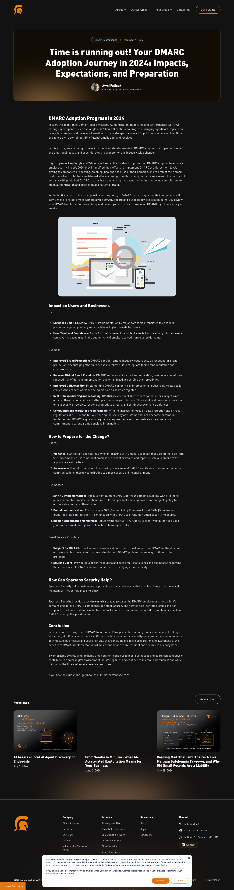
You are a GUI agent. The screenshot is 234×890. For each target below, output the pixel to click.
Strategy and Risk (111, 823)
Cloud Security (109, 846)
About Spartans (71, 823)
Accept (160, 880)
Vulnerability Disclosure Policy (75, 848)
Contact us (183, 9)
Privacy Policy (213, 879)
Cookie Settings (13, 886)
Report (144, 829)
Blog (142, 823)
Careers (67, 840)
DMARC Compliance (106, 39)
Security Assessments (113, 829)
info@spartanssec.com (114, 675)
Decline (179, 880)
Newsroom (146, 834)
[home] (18, 9)
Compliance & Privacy (113, 834)
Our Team (68, 834)
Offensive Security (111, 840)
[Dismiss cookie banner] (189, 858)
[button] (120, 10)
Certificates (69, 829)
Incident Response (111, 851)
